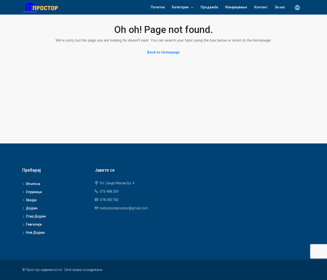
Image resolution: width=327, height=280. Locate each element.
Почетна (158, 7)
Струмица (34, 192)
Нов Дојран (35, 232)
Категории (180, 7)
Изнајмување (236, 7)
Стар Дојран (36, 216)
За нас (280, 7)
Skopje (31, 200)
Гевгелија (34, 224)
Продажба (209, 7)
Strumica (33, 184)
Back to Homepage (163, 52)
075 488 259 (109, 191)
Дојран (32, 208)
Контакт (261, 7)
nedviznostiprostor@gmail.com (124, 208)
